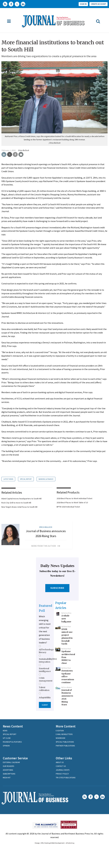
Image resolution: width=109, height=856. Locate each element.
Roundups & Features (12, 742)
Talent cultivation (44, 688)
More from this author (43, 546)
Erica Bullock (23, 150)
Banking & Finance (46, 479)
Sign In (83, 4)
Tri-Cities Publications (65, 777)
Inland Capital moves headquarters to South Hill (21, 498)
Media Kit (7, 777)
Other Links (64, 758)
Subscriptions (9, 774)
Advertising (8, 770)
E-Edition (60, 730)
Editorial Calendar (11, 762)
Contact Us (61, 766)
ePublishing (70, 843)
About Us (60, 762)
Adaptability (45, 697)
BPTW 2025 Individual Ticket (68, 506)
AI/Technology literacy (46, 651)
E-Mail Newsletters (64, 734)
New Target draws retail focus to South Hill (19, 507)
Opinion (6, 746)
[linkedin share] (3, 154)
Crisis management (45, 679)
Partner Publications (65, 746)
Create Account (98, 4)
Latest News (8, 479)
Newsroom (60, 738)
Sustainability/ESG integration (48, 660)
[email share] (20, 154)
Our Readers (8, 766)
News (5, 730)
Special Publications (65, 742)
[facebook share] (15, 154)
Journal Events (62, 770)
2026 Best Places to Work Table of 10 (72, 502)
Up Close (7, 738)
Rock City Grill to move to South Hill (16, 502)
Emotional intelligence (45, 670)
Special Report (26, 479)
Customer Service (15, 758)
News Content (13, 726)
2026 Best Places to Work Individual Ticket (74, 498)
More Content (66, 726)
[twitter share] (9, 154)
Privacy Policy (62, 774)
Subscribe (57, 588)
